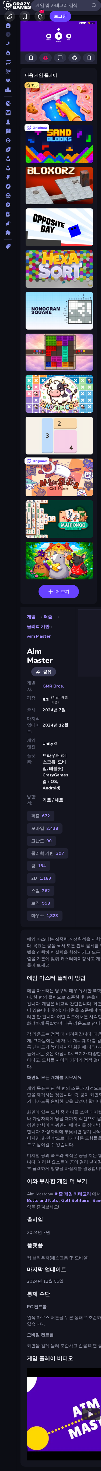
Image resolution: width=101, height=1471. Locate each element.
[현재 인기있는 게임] (8, 52)
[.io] (8, 103)
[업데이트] (8, 62)
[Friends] (9, 16)
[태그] (8, 246)
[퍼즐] (8, 232)
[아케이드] (8, 168)
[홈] (8, 25)
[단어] (8, 112)
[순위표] (8, 89)
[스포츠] (8, 149)
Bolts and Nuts (42, 1201)
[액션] (8, 177)
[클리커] (8, 223)
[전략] (8, 204)
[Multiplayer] (8, 80)
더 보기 (62, 592)
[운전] (8, 195)
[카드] (8, 214)
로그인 (60, 16)
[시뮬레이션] (8, 158)
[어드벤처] (8, 186)
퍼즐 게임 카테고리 (72, 1194)
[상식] (8, 131)
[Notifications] (39, 16)
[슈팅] (8, 140)
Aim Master (39, 636)
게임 (31, 617)
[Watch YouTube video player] (91, 1414)
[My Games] (24, 16)
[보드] (8, 122)
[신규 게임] (8, 43)
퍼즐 (48, 617)
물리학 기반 (38, 627)
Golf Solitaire (75, 1201)
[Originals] (8, 71)
